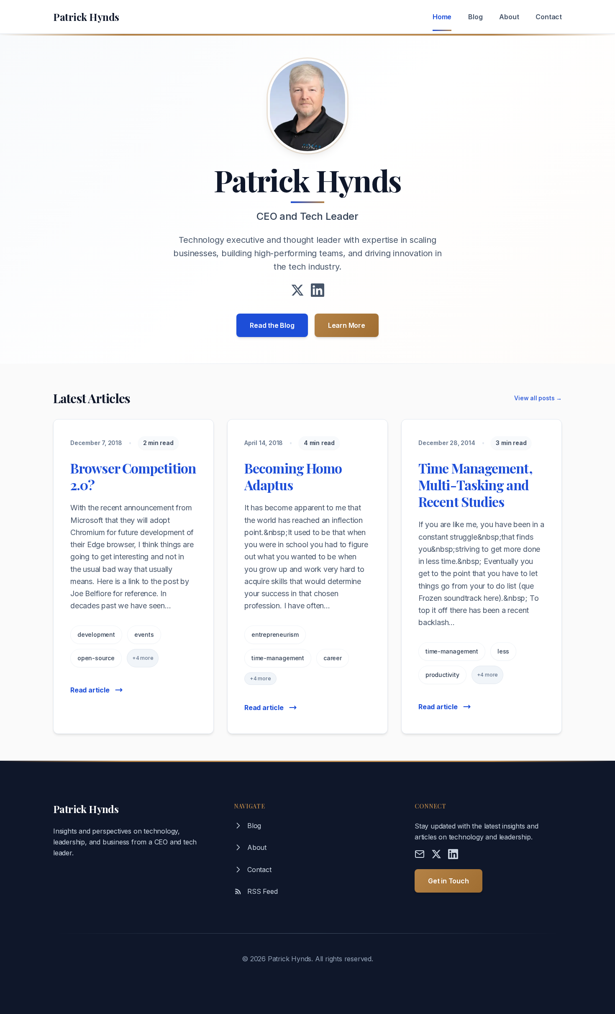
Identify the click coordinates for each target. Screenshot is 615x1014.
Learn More (346, 325)
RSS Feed (262, 891)
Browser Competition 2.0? (133, 476)
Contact (549, 17)
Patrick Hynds (86, 16)
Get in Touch (448, 881)
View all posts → (538, 397)
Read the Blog (272, 325)
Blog (475, 17)
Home (442, 17)
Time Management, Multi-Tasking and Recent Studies (475, 484)
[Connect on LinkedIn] (317, 290)
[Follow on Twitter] (297, 290)
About (509, 17)
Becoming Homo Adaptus (293, 476)
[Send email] (420, 854)
